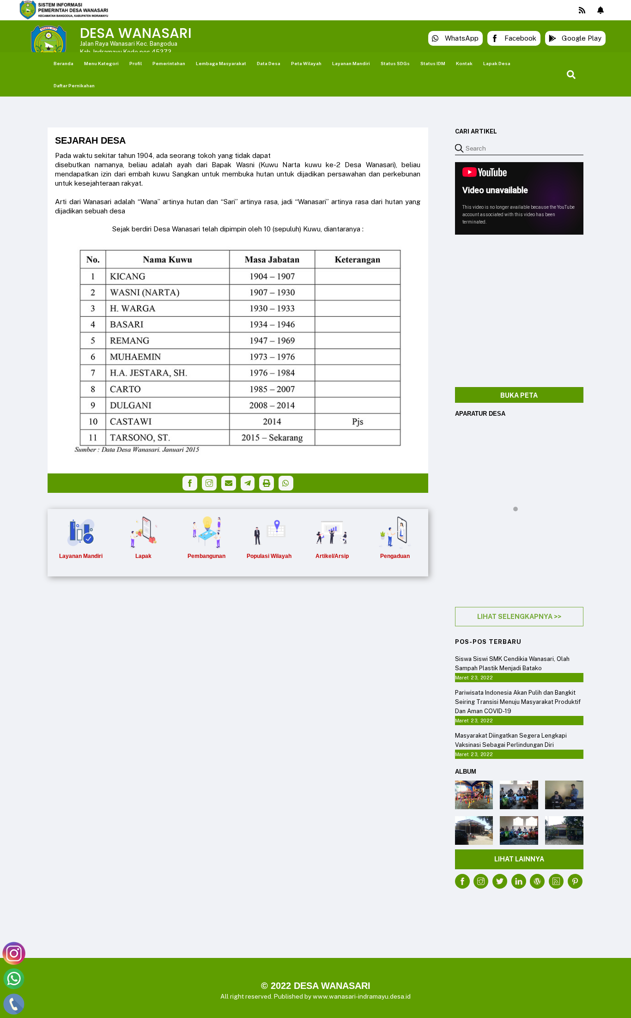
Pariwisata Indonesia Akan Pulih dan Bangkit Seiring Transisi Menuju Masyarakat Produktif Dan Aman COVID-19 (518, 702)
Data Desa (268, 63)
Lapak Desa (496, 63)
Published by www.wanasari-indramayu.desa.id (342, 996)
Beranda (63, 63)
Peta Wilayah (306, 63)
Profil (135, 63)
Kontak (464, 63)
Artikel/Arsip (332, 556)
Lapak (143, 556)
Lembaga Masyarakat (221, 63)
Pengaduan (395, 556)
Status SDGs (395, 63)
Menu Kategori (101, 63)
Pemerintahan (168, 63)
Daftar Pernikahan (74, 85)
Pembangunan (206, 556)
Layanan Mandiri (351, 63)
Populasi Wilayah (269, 556)
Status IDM (432, 63)
